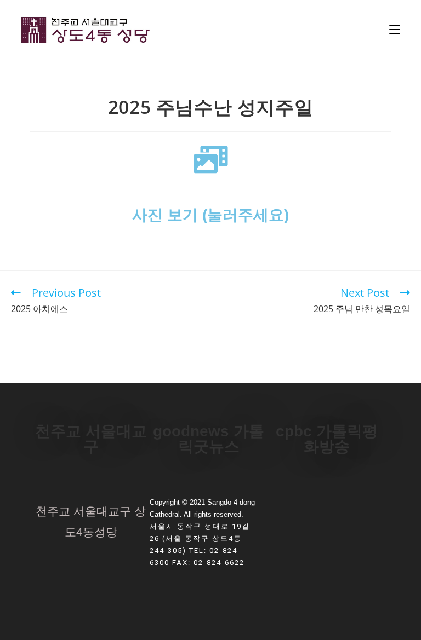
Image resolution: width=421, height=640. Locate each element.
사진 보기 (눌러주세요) (210, 214)
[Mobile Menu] (394, 29)
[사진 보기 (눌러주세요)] (210, 159)
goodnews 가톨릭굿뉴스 (208, 439)
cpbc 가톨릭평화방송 (327, 439)
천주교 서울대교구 (91, 439)
